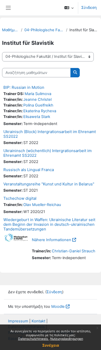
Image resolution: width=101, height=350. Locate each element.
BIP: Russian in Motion (23, 87)
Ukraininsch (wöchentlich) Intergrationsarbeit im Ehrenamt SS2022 (47, 153)
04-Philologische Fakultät (44, 30)
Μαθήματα (10, 30)
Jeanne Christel (37, 99)
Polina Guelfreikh (38, 105)
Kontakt (38, 321)
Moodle (58, 306)
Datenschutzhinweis (33, 339)
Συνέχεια (50, 345)
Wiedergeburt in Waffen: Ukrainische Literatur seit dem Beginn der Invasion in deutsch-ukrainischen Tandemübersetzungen (49, 224)
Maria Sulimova (38, 93)
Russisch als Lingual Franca (28, 169)
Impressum (18, 321)
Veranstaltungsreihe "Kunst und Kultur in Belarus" (48, 184)
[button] (69, 8)
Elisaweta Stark (36, 116)
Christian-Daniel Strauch (73, 251)
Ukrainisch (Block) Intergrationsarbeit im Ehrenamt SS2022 (49, 134)
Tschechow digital (20, 198)
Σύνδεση (89, 7)
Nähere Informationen (51, 240)
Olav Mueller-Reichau (42, 204)
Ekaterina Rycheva (39, 111)
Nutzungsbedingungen (66, 339)
